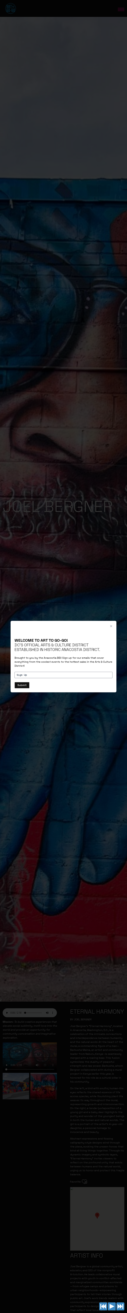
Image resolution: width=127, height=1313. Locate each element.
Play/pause (112, 1306)
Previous (103, 1306)
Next (120, 1306)
